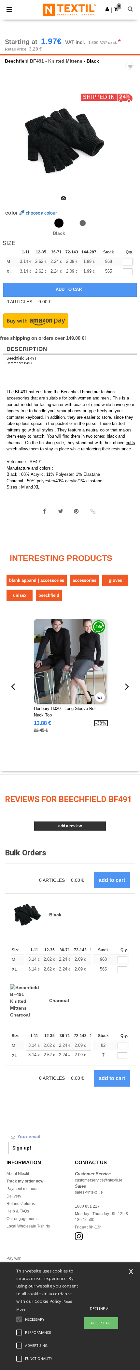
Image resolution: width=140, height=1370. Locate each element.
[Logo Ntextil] (69, 9)
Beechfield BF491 (22, 358)
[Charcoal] (82, 223)
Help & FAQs (18, 1211)
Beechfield (17, 61)
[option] (70, 141)
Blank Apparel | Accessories (36, 580)
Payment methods (22, 1188)
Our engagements (22, 1218)
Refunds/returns (21, 1203)
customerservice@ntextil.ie (98, 1180)
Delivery (14, 1196)
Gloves (115, 580)
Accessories (84, 580)
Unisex (19, 595)
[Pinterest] (76, 511)
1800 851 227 (87, 1206)
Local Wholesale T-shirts (28, 1226)
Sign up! (21, 1148)
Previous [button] (14, 145)
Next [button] (130, 145)
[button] (107, 9)
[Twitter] (60, 511)
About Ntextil (18, 1173)
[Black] (59, 223)
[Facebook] (44, 511)
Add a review (70, 826)
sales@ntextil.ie (89, 1192)
